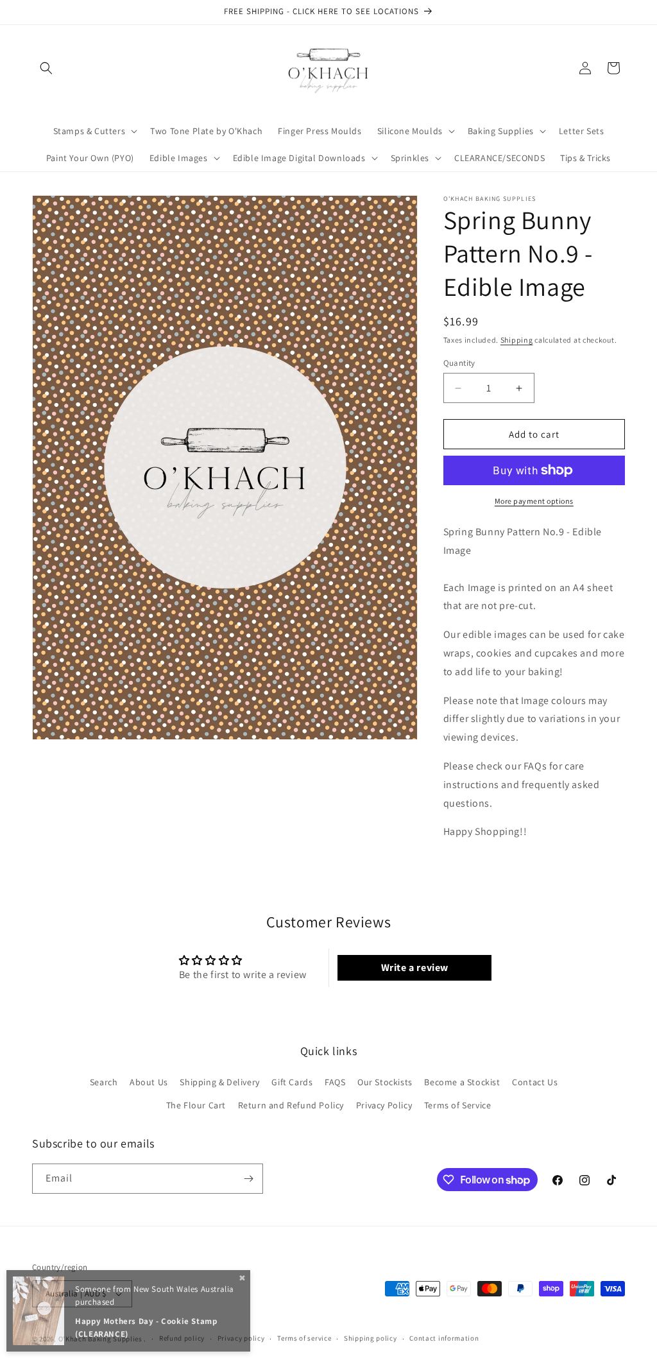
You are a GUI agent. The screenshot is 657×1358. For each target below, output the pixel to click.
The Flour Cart (196, 1105)
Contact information (444, 1338)
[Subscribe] (248, 1179)
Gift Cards (291, 1082)
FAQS (335, 1082)
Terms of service (304, 1338)
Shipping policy (370, 1338)
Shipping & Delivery (219, 1082)
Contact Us (535, 1082)
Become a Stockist (462, 1082)
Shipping (516, 340)
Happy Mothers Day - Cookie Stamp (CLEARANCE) (146, 1327)
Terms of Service (457, 1105)
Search (104, 1082)
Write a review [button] (414, 967)
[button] (46, 68)
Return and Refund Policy (291, 1105)
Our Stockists (385, 1082)
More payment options (534, 501)
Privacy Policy (384, 1105)
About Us (149, 1082)
